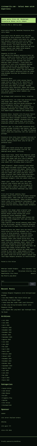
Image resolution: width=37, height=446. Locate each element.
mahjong (3, 422)
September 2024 (7, 365)
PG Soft (4, 395)
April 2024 (5, 377)
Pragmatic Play (7, 398)
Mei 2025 (5, 346)
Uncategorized (6, 405)
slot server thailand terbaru (11, 417)
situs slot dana (6, 430)
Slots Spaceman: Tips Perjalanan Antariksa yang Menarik (27, 271)
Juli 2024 (5, 370)
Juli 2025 (5, 342)
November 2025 (6, 332)
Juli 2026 (5, 320)
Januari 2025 (6, 356)
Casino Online (6, 388)
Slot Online (12, 261)
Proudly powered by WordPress (11, 441)
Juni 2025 (5, 344)
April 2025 (5, 349)
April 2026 (5, 325)
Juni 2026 (5, 323)
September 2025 (7, 337)
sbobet (3, 413)
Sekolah (4, 400)
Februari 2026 (6, 327)
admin (20, 25)
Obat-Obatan (6, 393)
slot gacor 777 (6, 426)
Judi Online (6, 391)
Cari (2, 281)
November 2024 (6, 361)
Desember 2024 (6, 358)
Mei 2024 (5, 375)
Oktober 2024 (6, 363)
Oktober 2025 (6, 334)
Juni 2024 (5, 373)
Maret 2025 (5, 351)
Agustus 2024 (6, 368)
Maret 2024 (5, 380)
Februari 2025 (6, 354)
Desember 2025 (6, 330)
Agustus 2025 (6, 339)
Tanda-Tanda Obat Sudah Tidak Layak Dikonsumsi (17, 302)
